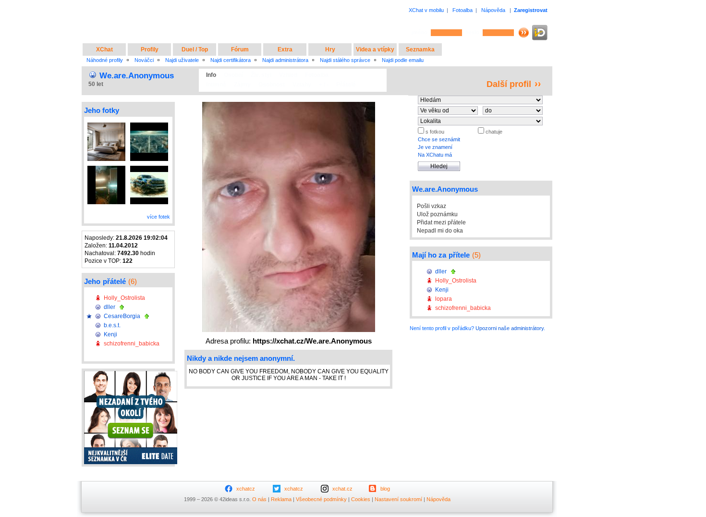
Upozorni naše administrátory (509, 328)
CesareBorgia (122, 316)
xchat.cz (342, 489)
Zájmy (242, 84)
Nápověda (493, 10)
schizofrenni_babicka (131, 343)
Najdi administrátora (285, 60)
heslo (472, 32)
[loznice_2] (106, 142)
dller (109, 307)
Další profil (509, 84)
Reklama (281, 499)
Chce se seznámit (439, 139)
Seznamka (420, 49)
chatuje (493, 132)
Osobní (233, 75)
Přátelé (346, 84)
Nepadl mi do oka (440, 230)
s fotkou (434, 132)
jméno (419, 32)
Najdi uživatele (182, 60)
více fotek (158, 217)
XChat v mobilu (426, 10)
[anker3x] (106, 185)
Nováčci (144, 60)
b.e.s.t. (112, 325)
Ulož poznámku (437, 214)
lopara (443, 298)
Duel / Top (195, 49)
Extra (285, 49)
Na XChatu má (435, 155)
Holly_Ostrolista (124, 298)
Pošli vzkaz (431, 206)
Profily (149, 49)
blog (385, 489)
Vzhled (288, 75)
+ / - (324, 84)
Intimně (216, 84)
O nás (259, 499)
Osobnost (271, 84)
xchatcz (245, 489)
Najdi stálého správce (345, 60)
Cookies (360, 499)
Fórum (240, 49)
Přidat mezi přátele (441, 222)
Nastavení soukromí (398, 499)
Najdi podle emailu (403, 60)
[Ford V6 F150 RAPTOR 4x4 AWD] (149, 185)
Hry (330, 49)
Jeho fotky (101, 110)
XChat (104, 49)
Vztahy (301, 84)
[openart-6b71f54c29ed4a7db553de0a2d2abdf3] (149, 142)
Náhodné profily (104, 60)
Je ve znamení (435, 147)
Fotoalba (462, 10)
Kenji (110, 334)
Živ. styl (261, 75)
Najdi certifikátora (230, 60)
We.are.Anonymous (136, 75)
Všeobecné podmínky (321, 499)
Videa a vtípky (375, 49)
